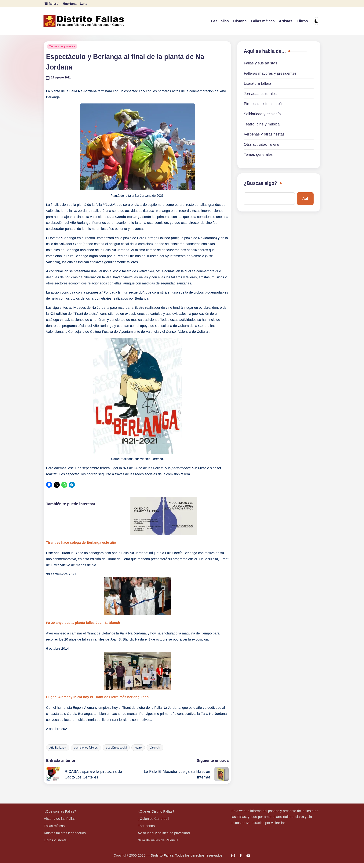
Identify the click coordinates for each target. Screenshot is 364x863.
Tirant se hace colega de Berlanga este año (81, 542)
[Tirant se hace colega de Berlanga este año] (137, 516)
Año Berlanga (57, 747)
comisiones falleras (86, 747)
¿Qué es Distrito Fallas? (156, 811)
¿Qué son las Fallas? (60, 811)
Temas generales (258, 154)
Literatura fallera (257, 83)
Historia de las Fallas (59, 819)
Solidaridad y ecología (262, 114)
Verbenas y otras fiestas (264, 134)
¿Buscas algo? (260, 183)
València (155, 747)
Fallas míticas (54, 826)
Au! (305, 198)
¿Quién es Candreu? (153, 819)
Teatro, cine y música (62, 46)
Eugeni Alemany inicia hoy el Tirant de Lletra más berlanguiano (97, 697)
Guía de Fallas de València (158, 840)
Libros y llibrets (55, 840)
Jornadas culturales (260, 94)
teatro (138, 747)
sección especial (116, 747)
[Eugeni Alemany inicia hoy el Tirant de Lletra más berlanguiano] (137, 671)
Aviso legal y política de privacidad (164, 833)
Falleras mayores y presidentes (270, 73)
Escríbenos (146, 826)
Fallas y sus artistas (260, 63)
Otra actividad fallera (261, 144)
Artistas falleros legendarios (65, 833)
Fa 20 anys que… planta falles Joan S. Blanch (83, 623)
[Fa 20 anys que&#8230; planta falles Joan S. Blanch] (137, 596)
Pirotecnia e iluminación (263, 104)
